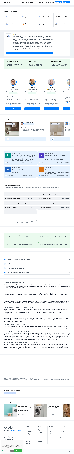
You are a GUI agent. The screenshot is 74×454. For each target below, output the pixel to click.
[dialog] (12, 446)
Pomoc (31, 2)
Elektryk (28, 441)
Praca (45, 2)
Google (19, 430)
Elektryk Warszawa (42, 432)
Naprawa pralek (29, 431)
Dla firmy (27, 2)
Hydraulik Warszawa (40, 430)
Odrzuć (12, 450)
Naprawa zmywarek (30, 436)
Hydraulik (14, 393)
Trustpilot (11, 430)
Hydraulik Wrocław (41, 434)
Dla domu (22, 2)
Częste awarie (52, 437)
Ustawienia (4, 450)
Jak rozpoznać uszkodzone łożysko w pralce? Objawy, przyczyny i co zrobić (53, 408)
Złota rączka (28, 443)
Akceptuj (18, 450)
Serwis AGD (7, 393)
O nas (49, 2)
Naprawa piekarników (28, 434)
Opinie (36, 2)
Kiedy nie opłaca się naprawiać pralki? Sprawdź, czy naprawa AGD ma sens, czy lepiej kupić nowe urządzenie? (24, 409)
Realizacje (41, 2)
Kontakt (50, 439)
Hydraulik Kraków (41, 439)
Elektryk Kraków (41, 441)
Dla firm (50, 433)
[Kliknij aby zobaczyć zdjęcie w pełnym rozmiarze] (7, 133)
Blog (53, 2)
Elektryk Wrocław (41, 436)
